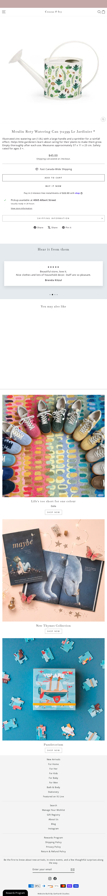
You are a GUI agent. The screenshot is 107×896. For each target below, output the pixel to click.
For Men (53, 782)
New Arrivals (53, 759)
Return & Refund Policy (53, 851)
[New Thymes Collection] (53, 570)
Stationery (53, 791)
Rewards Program (53, 837)
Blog (53, 824)
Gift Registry (53, 814)
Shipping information (53, 218)
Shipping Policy (53, 842)
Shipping (41, 158)
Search (53, 805)
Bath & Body (53, 787)
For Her (53, 768)
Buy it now (54, 186)
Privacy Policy (53, 846)
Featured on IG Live (53, 796)
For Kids (53, 773)
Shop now (53, 750)
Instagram (53, 828)
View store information (21, 208)
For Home (53, 764)
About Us (53, 819)
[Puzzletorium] (53, 689)
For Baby (53, 777)
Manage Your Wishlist (53, 810)
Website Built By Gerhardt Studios (53, 894)
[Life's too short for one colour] (53, 446)
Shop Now (53, 512)
